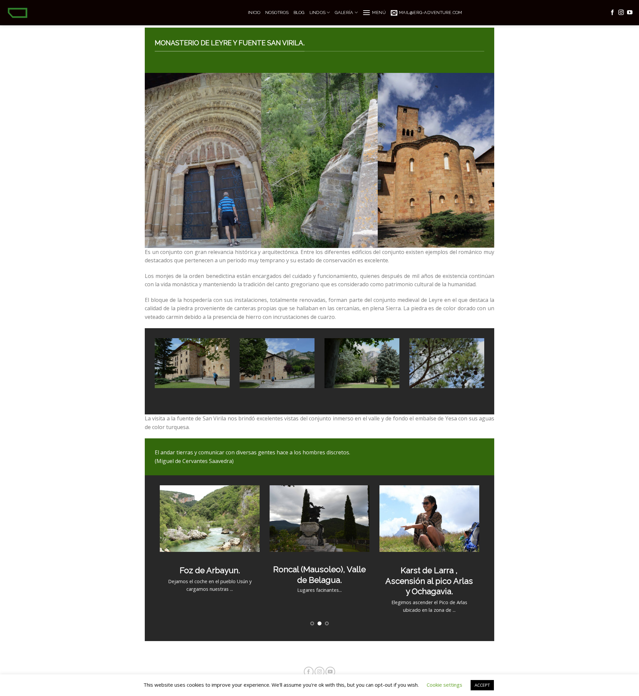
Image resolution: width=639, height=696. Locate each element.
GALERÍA (344, 12)
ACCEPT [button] (482, 685)
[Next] (486, 371)
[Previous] (153, 371)
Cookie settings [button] (444, 684)
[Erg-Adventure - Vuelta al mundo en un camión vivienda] (121, 12)
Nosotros (277, 12)
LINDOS (318, 12)
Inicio (254, 12)
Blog (299, 12)
